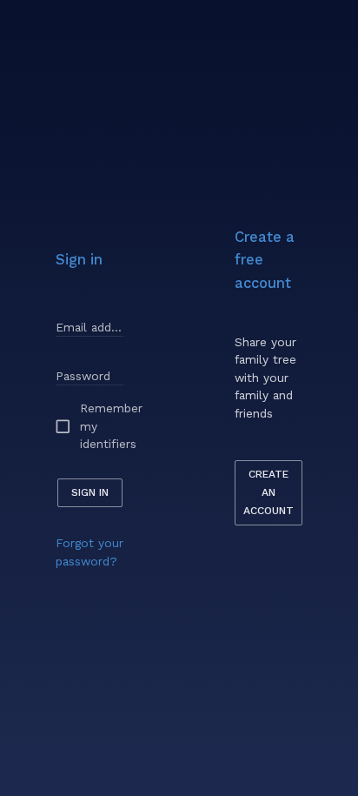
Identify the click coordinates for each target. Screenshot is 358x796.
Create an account (268, 492)
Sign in (90, 492)
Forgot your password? (89, 552)
